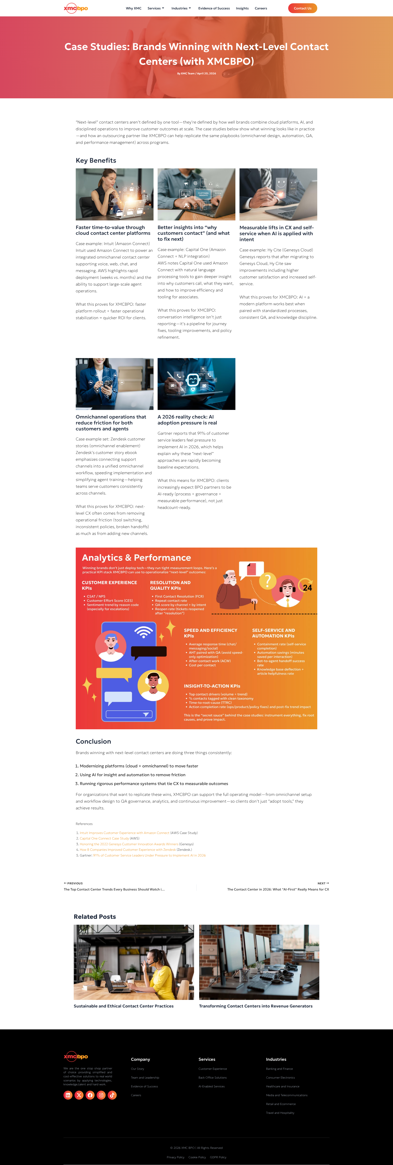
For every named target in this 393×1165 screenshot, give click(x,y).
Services (154, 8)
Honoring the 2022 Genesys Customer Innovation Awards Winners (129, 844)
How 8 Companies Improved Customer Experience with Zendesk (128, 849)
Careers (261, 8)
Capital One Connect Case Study (104, 838)
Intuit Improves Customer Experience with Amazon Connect (124, 833)
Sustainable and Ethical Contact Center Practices (124, 1006)
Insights (242, 8)
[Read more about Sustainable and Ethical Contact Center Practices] (134, 961)
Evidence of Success (214, 8)
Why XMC (133, 8)
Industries (179, 8)
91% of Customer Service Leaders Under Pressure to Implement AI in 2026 (150, 855)
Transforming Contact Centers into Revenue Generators (256, 1006)
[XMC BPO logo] (75, 8)
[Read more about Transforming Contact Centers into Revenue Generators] (259, 961)
